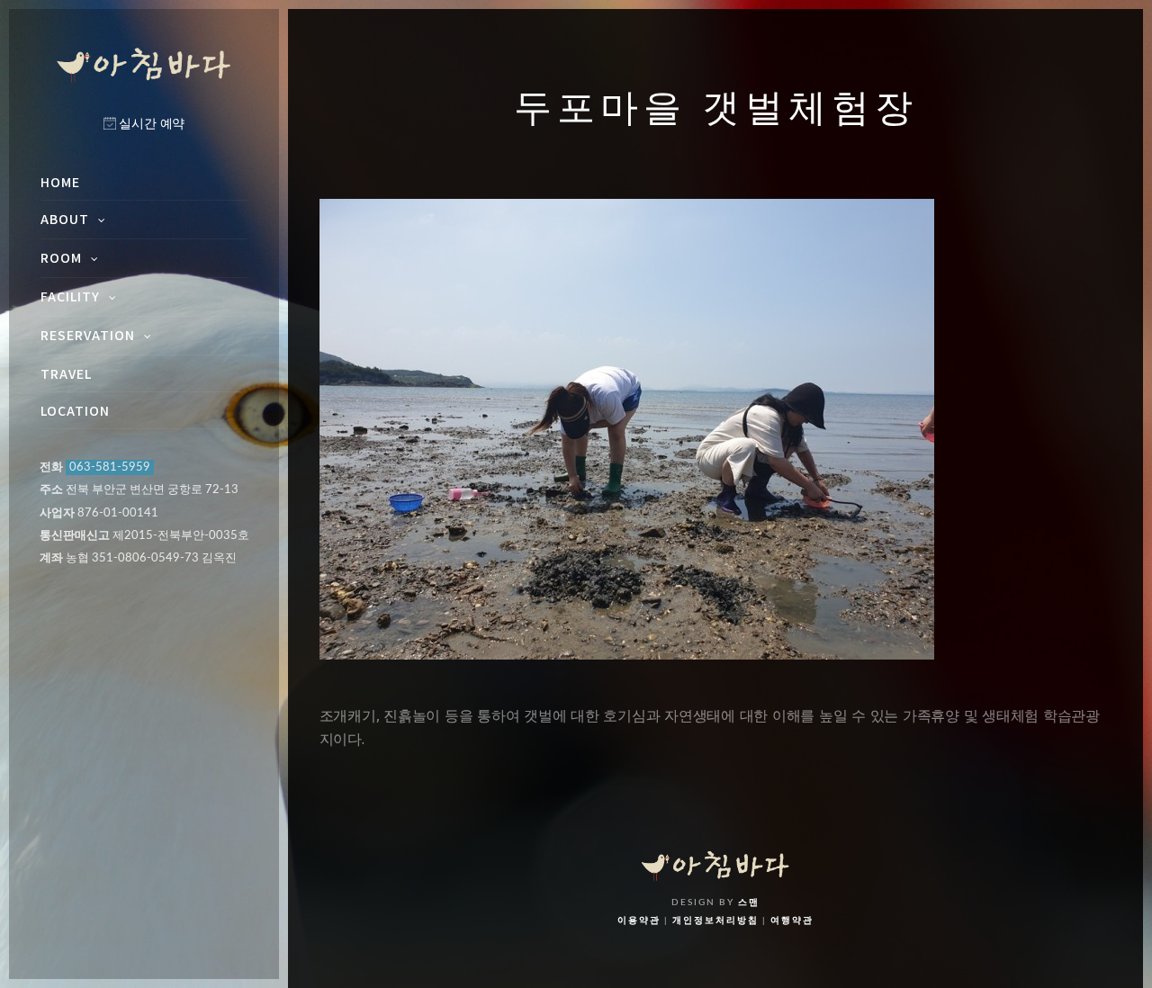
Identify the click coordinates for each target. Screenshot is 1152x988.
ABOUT (64, 219)
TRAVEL (66, 373)
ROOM (61, 257)
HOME (60, 182)
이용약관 (639, 920)
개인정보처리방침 (715, 920)
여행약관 (792, 920)
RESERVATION (87, 335)
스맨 (749, 902)
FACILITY (70, 296)
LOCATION (75, 410)
